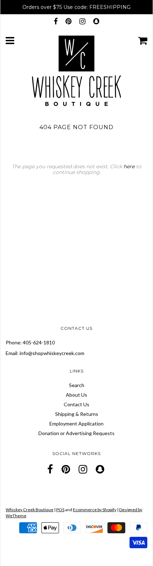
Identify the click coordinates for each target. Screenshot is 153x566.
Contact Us (76, 404)
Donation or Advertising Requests (76, 433)
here (128, 166)
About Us (76, 395)
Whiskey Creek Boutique (29, 509)
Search (76, 385)
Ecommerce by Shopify (94, 509)
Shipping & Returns (76, 414)
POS (60, 509)
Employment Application (76, 423)
